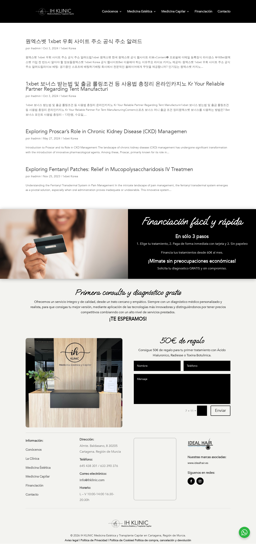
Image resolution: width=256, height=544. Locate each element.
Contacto (224, 12)
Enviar (220, 410)
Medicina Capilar (173, 12)
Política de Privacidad (94, 540)
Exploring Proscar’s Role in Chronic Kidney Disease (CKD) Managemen (106, 131)
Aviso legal (71, 540)
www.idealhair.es (198, 463)
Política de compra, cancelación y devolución (163, 540)
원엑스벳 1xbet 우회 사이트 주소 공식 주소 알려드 (84, 41)
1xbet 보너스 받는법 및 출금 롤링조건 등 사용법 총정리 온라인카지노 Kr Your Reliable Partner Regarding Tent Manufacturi (125, 86)
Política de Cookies (121, 540)
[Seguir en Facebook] (191, 481)
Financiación (203, 12)
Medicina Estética (139, 12)
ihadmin (36, 48)
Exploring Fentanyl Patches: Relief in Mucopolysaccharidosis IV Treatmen (109, 169)
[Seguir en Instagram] (200, 481)
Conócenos (110, 12)
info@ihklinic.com (92, 480)
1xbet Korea (68, 48)
